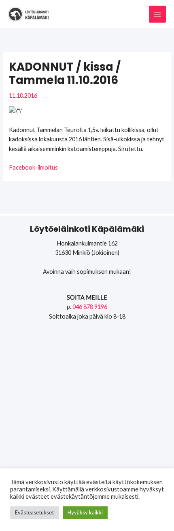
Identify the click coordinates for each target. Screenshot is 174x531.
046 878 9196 (89, 306)
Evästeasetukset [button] (34, 512)
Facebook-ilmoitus (33, 167)
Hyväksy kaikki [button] (85, 512)
